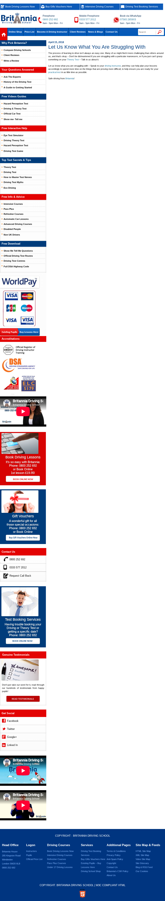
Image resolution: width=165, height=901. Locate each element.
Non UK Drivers (12, 234)
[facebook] (3, 720)
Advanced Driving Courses (18, 224)
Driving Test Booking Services (141, 6)
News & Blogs (95, 32)
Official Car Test (12, 113)
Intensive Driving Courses (99, 6)
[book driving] (19, 453)
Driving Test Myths (13, 182)
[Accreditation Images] (23, 369)
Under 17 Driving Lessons (60, 867)
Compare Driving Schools (17, 50)
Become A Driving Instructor (52, 32)
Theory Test (73, 59)
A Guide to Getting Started (18, 87)
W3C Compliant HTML (110, 885)
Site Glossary (142, 863)
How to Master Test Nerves (18, 177)
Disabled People (12, 229)
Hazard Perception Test (16, 103)
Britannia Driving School (91, 835)
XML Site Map (142, 855)
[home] (3, 35)
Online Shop (15, 32)
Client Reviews (78, 32)
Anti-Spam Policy (115, 859)
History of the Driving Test (17, 82)
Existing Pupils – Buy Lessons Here (91, 865)
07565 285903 (128, 19)
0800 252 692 (50, 19)
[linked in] (3, 744)
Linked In (12, 745)
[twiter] (3, 728)
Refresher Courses (13, 214)
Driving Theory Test (14, 140)
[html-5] (82, 893)
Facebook (13, 720)
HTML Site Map (143, 851)
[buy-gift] (22, 538)
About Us (111, 875)
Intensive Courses (13, 204)
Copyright (111, 863)
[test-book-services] (19, 615)
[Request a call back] (4, 575)
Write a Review (11, 61)
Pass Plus (9, 209)
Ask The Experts (12, 77)
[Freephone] (4, 558)
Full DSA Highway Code (16, 266)
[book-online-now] (22, 641)
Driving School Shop (91, 871)
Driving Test (10, 172)
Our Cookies (142, 871)
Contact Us (112, 32)
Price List (29, 32)
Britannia (69, 78)
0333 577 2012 (87, 19)
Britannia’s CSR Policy (117, 871)
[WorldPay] (20, 280)
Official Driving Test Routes (18, 256)
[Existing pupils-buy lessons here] (20, 332)
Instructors (31, 851)
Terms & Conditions (116, 851)
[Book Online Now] (22, 479)
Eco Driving (10, 188)
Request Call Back (20, 575)
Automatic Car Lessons (16, 219)
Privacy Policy (114, 855)
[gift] (19, 511)
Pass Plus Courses (56, 863)
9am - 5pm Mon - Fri (53, 23)
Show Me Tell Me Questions (18, 251)
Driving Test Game (13, 151)
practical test (54, 72)
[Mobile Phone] (4, 567)
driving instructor (113, 66)
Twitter (11, 728)
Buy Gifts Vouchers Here (58, 6)
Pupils (29, 855)
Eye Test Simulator (13, 135)
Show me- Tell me (13, 119)
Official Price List (34, 859)
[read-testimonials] (23, 701)
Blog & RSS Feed (144, 867)
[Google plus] (3, 736)
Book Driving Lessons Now (20, 6)
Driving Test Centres (14, 261)
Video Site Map (143, 859)
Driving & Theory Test (15, 108)
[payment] (19, 308)
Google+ (12, 736)
